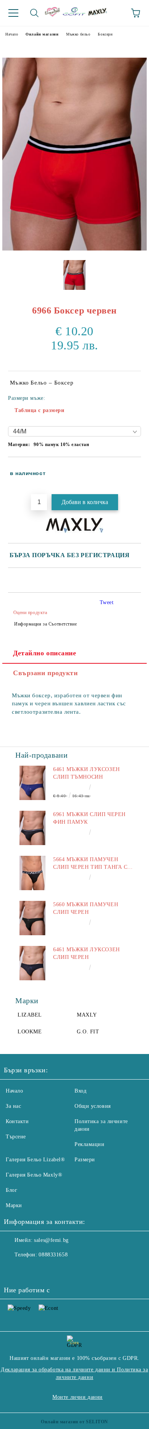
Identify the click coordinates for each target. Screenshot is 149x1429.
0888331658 (53, 1255)
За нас (13, 1106)
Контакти (17, 1121)
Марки (14, 1205)
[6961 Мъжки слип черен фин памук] (32, 828)
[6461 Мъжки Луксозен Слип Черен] (32, 963)
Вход (80, 1091)
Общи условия (92, 1106)
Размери (84, 1159)
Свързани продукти (45, 673)
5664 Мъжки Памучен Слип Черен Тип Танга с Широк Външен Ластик (90, 864)
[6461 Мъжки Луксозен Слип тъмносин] (32, 783)
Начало (11, 34)
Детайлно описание (44, 653)
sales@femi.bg (51, 1240)
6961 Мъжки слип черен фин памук (89, 818)
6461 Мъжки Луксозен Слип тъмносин (86, 773)
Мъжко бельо (78, 34)
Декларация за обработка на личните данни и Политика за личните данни (74, 1373)
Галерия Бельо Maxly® (34, 1175)
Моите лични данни (77, 1397)
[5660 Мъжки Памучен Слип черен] (32, 918)
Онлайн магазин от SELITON (74, 1421)
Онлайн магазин (42, 34)
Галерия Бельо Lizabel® (35, 1159)
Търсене (16, 1137)
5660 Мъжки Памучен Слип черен (85, 908)
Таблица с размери (40, 410)
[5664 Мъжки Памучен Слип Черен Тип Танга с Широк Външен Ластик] (32, 873)
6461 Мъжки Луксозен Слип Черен (86, 953)
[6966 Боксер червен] (74, 249)
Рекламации (89, 1144)
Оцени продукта (30, 612)
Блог (11, 1190)
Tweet (107, 602)
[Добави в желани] (130, 469)
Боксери (105, 34)
